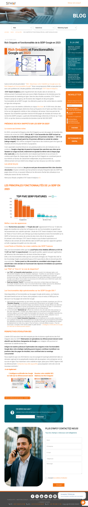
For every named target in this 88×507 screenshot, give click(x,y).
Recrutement (57, 499)
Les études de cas (73, 121)
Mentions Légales (22, 499)
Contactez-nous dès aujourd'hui (27, 364)
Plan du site (11, 499)
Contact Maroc (35, 499)
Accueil (6, 32)
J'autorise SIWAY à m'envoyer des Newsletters (74, 109)
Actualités (18, 32)
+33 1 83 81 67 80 (19, 504)
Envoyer (59, 485)
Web (14, 28)
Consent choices (44, 502)
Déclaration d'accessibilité (72, 499)
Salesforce (38, 28)
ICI (39, 178)
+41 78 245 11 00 (55, 504)
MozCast (40, 106)
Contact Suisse (46, 499)
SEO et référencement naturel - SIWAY (16, 398)
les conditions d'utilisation (60, 478)
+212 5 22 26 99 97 (37, 504)
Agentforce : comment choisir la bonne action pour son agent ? (74, 48)
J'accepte (74, 113)
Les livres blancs (72, 119)
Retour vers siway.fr (74, 3)
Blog (12, 32)
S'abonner (40, 417)
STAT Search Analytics (49, 89)
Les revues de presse (74, 123)
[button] (82, 502)
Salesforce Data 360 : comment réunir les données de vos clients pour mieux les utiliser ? (74, 77)
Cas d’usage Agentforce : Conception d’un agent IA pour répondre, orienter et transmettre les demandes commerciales (74, 62)
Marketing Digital (63, 28)
